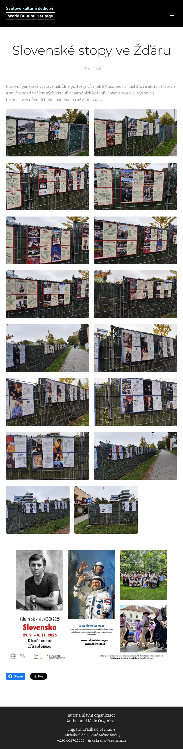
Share (18, 676)
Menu (172, 13)
